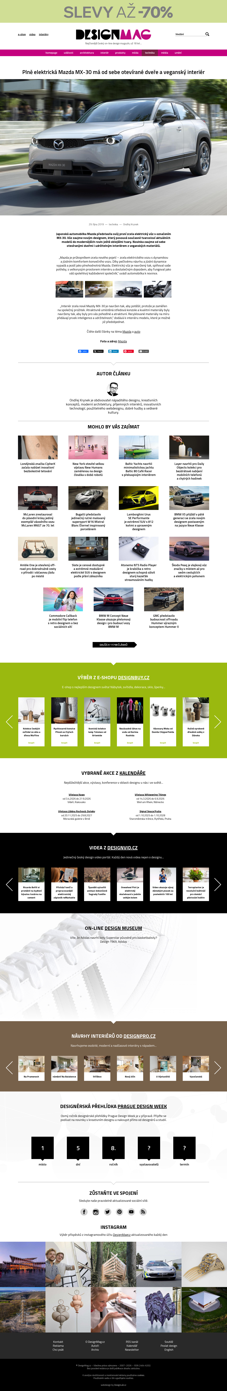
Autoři (95, 1345)
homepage (51, 53)
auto (137, 331)
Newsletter (132, 1349)
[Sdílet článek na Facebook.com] (83, 350)
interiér (104, 53)
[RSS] (143, 1212)
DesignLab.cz (120, 1385)
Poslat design (169, 1345)
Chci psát (58, 1349)
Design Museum (123, 928)
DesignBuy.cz (133, 677)
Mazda (126, 331)
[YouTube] (131, 1212)
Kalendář (132, 1345)
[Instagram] (95, 1212)
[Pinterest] (119, 1212)
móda (135, 53)
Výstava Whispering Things (150, 795)
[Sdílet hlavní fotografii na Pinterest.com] (128, 350)
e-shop (22, 34)
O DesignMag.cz (95, 1341)
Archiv (95, 1349)
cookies (140, 1375)
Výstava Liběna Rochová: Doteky (76, 811)
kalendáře (132, 773)
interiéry (43, 34)
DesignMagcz (122, 1234)
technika (150, 53)
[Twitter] (107, 1212)
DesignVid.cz (122, 847)
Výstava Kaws (77, 795)
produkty (120, 53)
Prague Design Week (142, 1106)
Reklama (58, 1345)
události (68, 53)
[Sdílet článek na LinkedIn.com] (113, 350)
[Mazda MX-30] (113, 147)
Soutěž (169, 1341)
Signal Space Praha (150, 811)
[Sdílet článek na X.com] (98, 350)
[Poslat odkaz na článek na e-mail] (143, 350)
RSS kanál (132, 1341)
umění (178, 53)
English (168, 1349)
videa (32, 34)
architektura (87, 53)
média (164, 53)
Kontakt (58, 1341)
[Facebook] (84, 1212)
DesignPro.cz (139, 1036)
